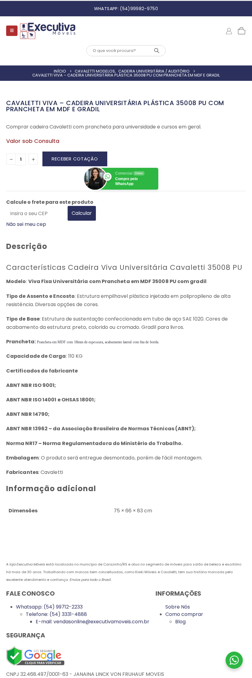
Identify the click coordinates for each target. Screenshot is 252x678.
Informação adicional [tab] (51, 488)
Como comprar (184, 614)
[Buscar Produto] (156, 50)
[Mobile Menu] (12, 31)
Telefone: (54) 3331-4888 (56, 614)
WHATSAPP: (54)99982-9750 (126, 9)
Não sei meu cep (26, 224)
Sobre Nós (177, 606)
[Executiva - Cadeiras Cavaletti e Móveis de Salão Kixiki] (47, 31)
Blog (180, 621)
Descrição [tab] (26, 246)
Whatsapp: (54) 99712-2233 (49, 606)
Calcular (82, 213)
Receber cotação (75, 159)
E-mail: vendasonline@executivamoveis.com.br (92, 621)
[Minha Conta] (229, 31)
